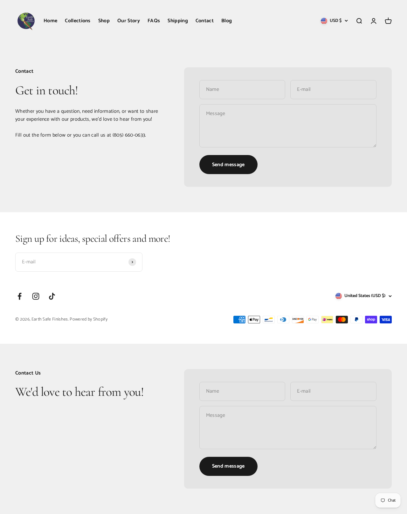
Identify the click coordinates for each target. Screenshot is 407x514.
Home (50, 21)
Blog (226, 21)
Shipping (178, 21)
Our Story (128, 21)
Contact (205, 21)
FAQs (154, 21)
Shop (104, 21)
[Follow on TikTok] (52, 296)
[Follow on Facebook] (19, 296)
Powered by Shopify (88, 319)
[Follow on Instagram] (35, 296)
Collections (78, 21)
